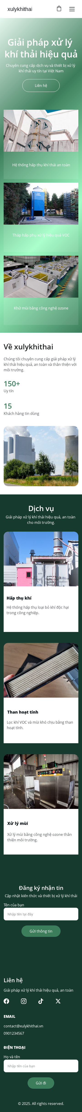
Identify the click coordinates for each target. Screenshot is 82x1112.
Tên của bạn (14, 904)
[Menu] (72, 9)
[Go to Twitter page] (58, 1001)
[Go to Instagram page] (23, 1001)
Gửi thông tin (41, 931)
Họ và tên (12, 1056)
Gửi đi (41, 1083)
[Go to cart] (59, 9)
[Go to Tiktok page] (41, 1001)
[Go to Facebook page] (6, 1001)
